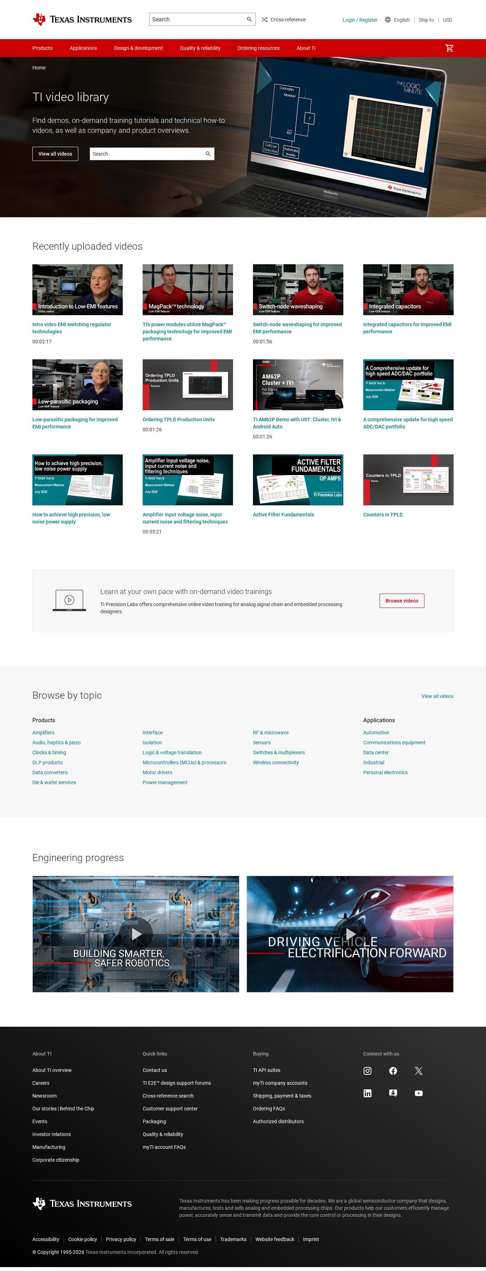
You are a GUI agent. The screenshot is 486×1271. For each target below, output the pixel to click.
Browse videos (402, 601)
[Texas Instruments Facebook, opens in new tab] (393, 1073)
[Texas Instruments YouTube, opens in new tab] (418, 1096)
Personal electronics (385, 772)
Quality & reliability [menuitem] (200, 48)
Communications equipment (394, 742)
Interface (153, 732)
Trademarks (233, 1239)
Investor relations (51, 1134)
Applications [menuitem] (83, 48)
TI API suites (266, 1070)
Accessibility (45, 1239)
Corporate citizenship (55, 1160)
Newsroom (44, 1096)
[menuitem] (449, 48)
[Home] (82, 19)
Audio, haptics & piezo (56, 742)
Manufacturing (48, 1147)
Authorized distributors (278, 1121)
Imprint (311, 1239)
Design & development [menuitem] (138, 48)
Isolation (152, 742)
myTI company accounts (280, 1083)
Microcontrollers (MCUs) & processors (184, 762)
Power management (165, 782)
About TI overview (52, 1070)
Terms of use (197, 1239)
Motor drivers (157, 772)
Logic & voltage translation (172, 752)
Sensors (262, 742)
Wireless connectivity (276, 762)
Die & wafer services (54, 782)
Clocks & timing (49, 752)
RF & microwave (271, 732)
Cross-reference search (168, 1096)
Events (39, 1121)
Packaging (154, 1121)
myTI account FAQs (164, 1147)
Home (39, 68)
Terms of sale (159, 1239)
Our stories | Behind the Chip (63, 1108)
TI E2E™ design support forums (177, 1083)
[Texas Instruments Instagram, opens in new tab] (367, 1073)
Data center (376, 752)
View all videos (55, 154)
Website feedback (274, 1239)
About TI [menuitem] (306, 48)
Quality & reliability (163, 1134)
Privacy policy (121, 1239)
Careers (40, 1083)
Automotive (376, 732)
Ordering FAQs (269, 1108)
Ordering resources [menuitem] (259, 48)
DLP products (47, 762)
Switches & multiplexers (279, 752)
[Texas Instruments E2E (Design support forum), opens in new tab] (393, 1096)
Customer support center (170, 1108)
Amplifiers (43, 732)
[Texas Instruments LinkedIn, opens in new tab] (367, 1096)
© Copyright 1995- (58, 1252)
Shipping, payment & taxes (282, 1096)
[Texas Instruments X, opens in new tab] (418, 1073)
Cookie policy (82, 1239)
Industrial (373, 762)
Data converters (50, 772)
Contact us (155, 1070)
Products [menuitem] (42, 48)
